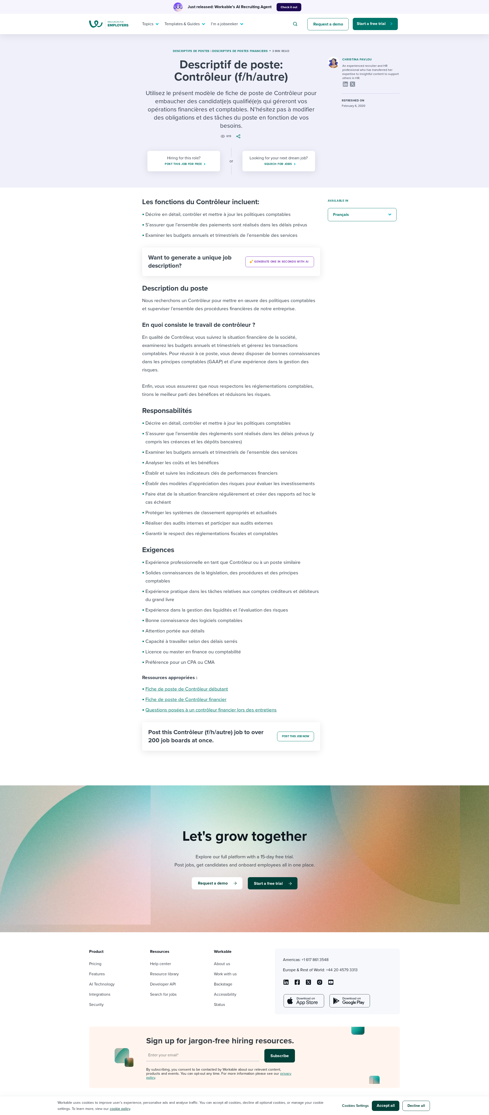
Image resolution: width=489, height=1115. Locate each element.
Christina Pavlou (357, 59)
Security (96, 1004)
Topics (147, 24)
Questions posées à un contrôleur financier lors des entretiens (211, 710)
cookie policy (120, 1109)
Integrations (99, 994)
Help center (160, 963)
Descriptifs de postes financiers (240, 51)
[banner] (231, 262)
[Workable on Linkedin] (286, 984)
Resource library (164, 974)
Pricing (95, 963)
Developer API (163, 984)
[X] (352, 84)
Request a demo (328, 24)
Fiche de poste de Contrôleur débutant (186, 689)
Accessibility (225, 994)
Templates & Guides (182, 24)
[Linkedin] (345, 84)
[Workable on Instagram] (331, 984)
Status (219, 1004)
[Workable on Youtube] (308, 984)
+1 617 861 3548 (315, 959)
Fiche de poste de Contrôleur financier (185, 699)
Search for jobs (163, 994)
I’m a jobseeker (224, 24)
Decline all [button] (416, 1106)
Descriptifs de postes (191, 51)
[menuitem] (149, 24)
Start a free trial (371, 23)
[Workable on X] (320, 984)
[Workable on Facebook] (297, 984)
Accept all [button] (386, 1105)
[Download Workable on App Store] (303, 1000)
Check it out (289, 7)
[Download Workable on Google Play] (349, 1000)
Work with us (225, 974)
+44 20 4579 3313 (342, 970)
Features (97, 974)
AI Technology (102, 984)
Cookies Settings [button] (355, 1106)
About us (222, 963)
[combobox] (296, 24)
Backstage (223, 984)
